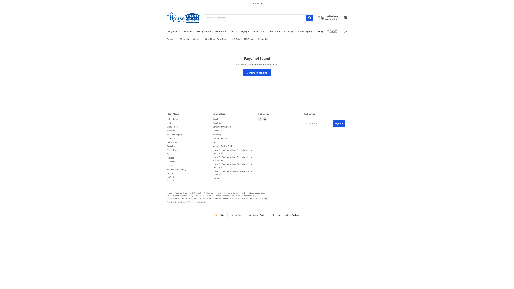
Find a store (274, 31)
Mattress (188, 31)
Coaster (197, 39)
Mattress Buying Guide (223, 146)
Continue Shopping (257, 72)
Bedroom (220, 31)
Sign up (339, 123)
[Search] (309, 18)
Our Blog (217, 178)
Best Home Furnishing (215, 39)
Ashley (320, 31)
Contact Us (217, 130)
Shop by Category (239, 31)
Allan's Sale (263, 39)
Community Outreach (222, 127)
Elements (184, 39)
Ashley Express (305, 31)
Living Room (173, 31)
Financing (288, 31)
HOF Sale (248, 39)
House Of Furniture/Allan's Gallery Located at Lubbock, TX (189, 196)
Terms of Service (220, 138)
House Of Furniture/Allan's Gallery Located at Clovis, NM (236, 198)
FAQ (214, 142)
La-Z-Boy (235, 39)
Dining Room (203, 31)
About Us (258, 31)
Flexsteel (171, 39)
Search (215, 119)
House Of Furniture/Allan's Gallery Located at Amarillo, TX (236, 196)
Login (344, 31)
